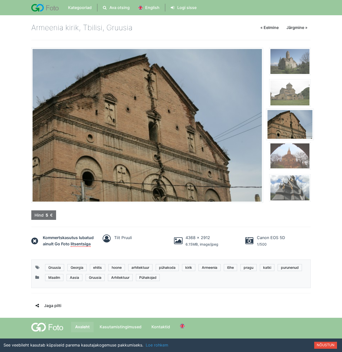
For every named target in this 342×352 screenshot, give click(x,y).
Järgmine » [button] (296, 27)
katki (267, 267)
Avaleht (82, 326)
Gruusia (54, 267)
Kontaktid (160, 326)
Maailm (54, 277)
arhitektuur (140, 267)
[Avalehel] (45, 7)
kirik (188, 267)
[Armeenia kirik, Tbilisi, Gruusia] (290, 126)
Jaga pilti (52, 305)
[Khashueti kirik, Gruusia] (290, 63)
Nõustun (325, 345)
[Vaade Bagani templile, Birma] (290, 158)
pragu (248, 267)
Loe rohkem (157, 345)
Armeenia (209, 267)
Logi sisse (186, 7)
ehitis (97, 267)
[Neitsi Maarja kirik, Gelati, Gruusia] (290, 95)
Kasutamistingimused (120, 326)
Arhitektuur (120, 277)
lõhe (230, 267)
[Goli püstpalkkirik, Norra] (290, 188)
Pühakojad (147, 277)
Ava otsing (119, 7)
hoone (117, 267)
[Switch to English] (183, 326)
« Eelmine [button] (269, 27)
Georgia (77, 267)
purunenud (290, 267)
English (151, 7)
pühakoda (167, 267)
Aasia (74, 277)
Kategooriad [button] (80, 7)
